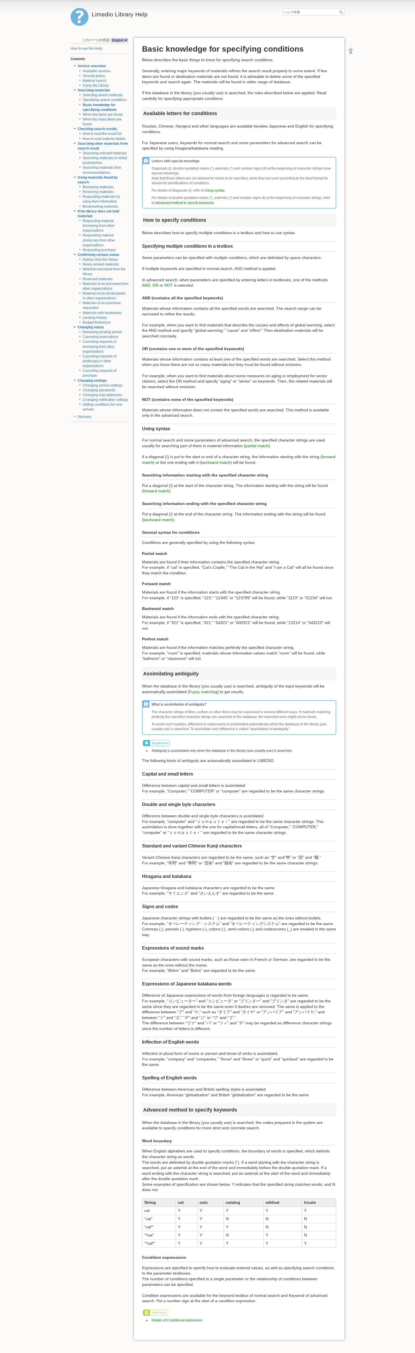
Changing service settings (103, 385)
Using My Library (96, 85)
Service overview (92, 66)
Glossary (84, 417)
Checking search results (97, 129)
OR (155, 285)
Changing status (91, 327)
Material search (94, 81)
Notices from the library (100, 260)
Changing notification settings (105, 400)
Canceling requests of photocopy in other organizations (99, 361)
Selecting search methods (103, 95)
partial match (256, 445)
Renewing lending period (102, 332)
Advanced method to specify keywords (184, 203)
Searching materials (94, 90)
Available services (97, 71)
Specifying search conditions (105, 100)
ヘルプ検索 (341, 12)
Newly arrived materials (101, 264)
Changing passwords (99, 390)
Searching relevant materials (105, 153)
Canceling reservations (100, 337)
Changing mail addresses (102, 395)
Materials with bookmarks (102, 313)
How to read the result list (102, 134)
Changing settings (92, 381)
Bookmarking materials (100, 206)
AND (238, 268)
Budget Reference (97, 322)
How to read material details (104, 139)
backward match (215, 462)
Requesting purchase (99, 250)
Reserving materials (98, 192)
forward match (156, 491)
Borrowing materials (98, 187)
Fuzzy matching (203, 691)
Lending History (95, 318)
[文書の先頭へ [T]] (350, 50)
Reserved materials (98, 279)
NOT (168, 285)
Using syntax (214, 190)
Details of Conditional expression (177, 1320)
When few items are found (103, 115)
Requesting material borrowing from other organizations (99, 225)
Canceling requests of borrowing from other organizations (99, 346)
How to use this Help (86, 48)
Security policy (94, 76)
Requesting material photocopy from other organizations (99, 240)
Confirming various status (98, 255)
